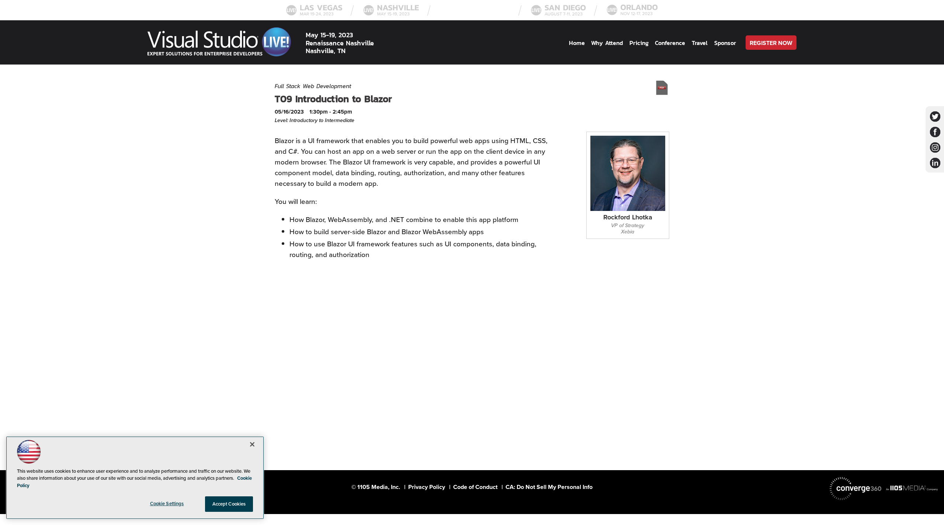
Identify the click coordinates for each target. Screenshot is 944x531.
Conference (670, 43)
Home (577, 43)
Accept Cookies (229, 503)
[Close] (252, 444)
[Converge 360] (855, 488)
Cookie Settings (167, 503)
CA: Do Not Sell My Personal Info (549, 487)
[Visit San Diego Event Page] (558, 15)
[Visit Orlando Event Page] (632, 15)
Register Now (771, 43)
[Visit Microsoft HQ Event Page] (475, 15)
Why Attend (607, 43)
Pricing (639, 43)
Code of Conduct (475, 487)
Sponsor (725, 43)
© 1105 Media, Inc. (375, 487)
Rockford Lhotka (627, 218)
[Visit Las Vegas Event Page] (314, 15)
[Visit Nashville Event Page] (391, 15)
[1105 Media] (912, 488)
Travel (700, 43)
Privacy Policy (426, 487)
